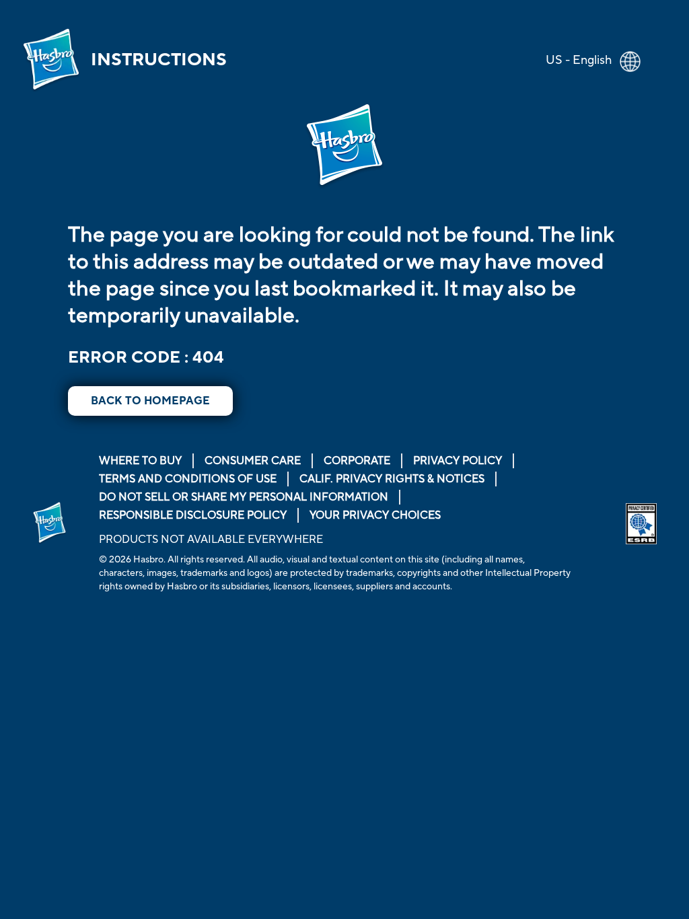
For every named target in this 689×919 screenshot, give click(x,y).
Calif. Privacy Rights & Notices (391, 479)
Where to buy (140, 461)
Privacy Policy (457, 461)
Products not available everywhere (211, 539)
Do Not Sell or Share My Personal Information (243, 497)
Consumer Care (253, 461)
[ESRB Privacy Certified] (641, 523)
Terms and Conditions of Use (188, 479)
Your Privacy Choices (375, 515)
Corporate (357, 461)
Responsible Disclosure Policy (193, 515)
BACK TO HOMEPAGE (150, 401)
